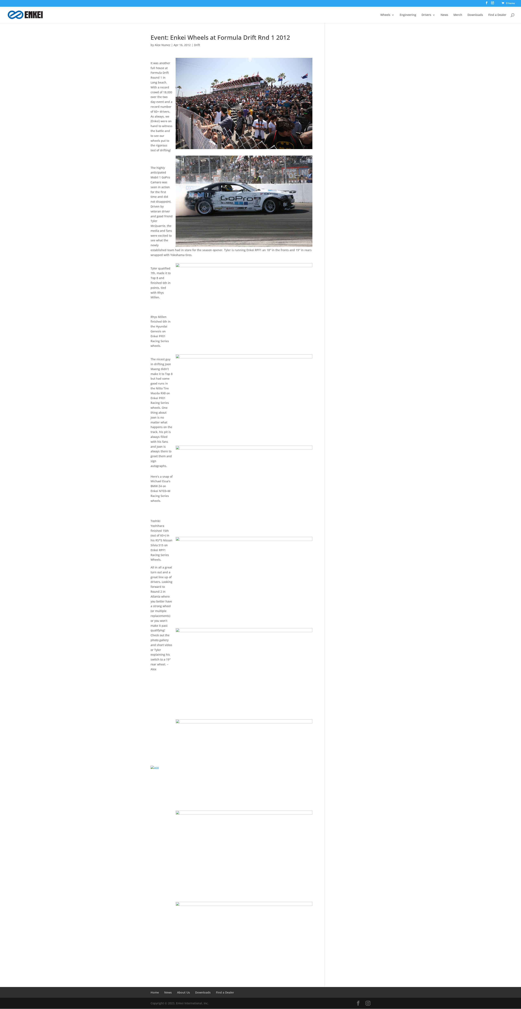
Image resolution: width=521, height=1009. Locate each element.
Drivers (426, 15)
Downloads (475, 15)
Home (155, 992)
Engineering (408, 15)
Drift (197, 45)
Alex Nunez (162, 45)
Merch (457, 15)
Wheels (385, 15)
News (444, 15)
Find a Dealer (497, 15)
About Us (183, 992)
